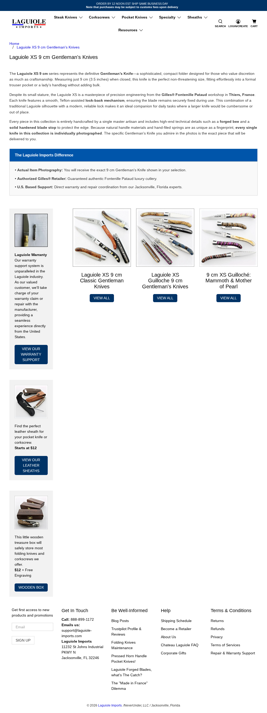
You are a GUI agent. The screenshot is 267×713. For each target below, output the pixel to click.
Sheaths (194, 17)
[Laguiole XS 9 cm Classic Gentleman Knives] (102, 238)
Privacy (217, 637)
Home (14, 43)
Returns (217, 621)
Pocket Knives (134, 17)
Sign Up (23, 640)
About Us (168, 637)
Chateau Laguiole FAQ (179, 645)
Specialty (167, 17)
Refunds (217, 629)
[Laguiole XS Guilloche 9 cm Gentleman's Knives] (165, 238)
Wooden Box (31, 587)
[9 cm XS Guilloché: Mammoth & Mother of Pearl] (228, 238)
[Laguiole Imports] (29, 23)
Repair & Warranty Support (233, 653)
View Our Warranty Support (31, 354)
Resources (127, 30)
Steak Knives (65, 17)
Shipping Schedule (176, 621)
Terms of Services (225, 645)
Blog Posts (120, 621)
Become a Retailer (176, 629)
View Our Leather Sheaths (31, 465)
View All (102, 298)
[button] (220, 23)
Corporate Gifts (173, 653)
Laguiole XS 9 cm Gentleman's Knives (48, 47)
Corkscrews (99, 17)
